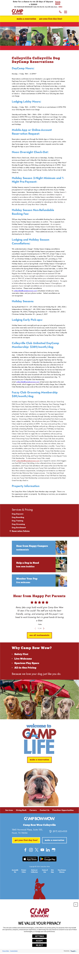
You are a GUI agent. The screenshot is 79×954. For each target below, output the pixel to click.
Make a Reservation (26, 19)
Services (9, 810)
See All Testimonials (39, 635)
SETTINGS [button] (39, 936)
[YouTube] (42, 850)
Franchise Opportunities (63, 810)
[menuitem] (39, 514)
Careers (33, 810)
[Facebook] (25, 850)
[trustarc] (73, 950)
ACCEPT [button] (39, 940)
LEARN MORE (58, 3)
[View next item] (44, 628)
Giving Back (21, 810)
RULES (60, 7)
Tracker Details (14, 951)
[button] (76, 904)
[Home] (17, 12)
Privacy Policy (5, 951)
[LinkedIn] (48, 850)
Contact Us (44, 810)
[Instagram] (31, 850)
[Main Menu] (65, 12)
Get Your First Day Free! (50, 19)
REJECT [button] (39, 945)
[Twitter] (36, 850)
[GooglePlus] (53, 850)
